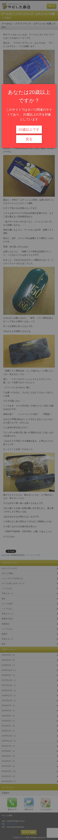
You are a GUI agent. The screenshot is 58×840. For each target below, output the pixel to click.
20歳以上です (29, 130)
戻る (29, 139)
